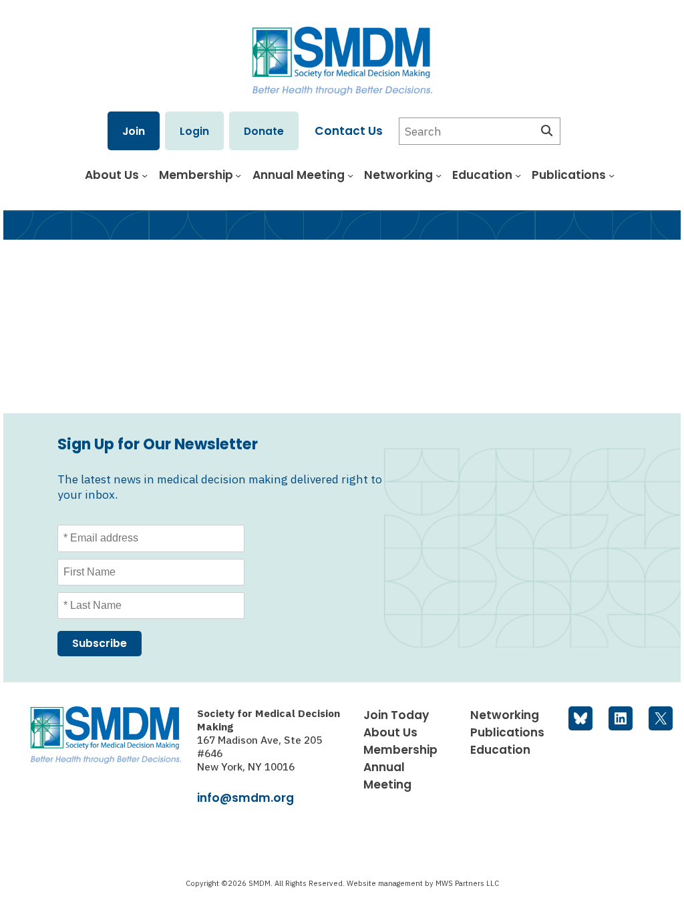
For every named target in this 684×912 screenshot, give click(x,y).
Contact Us (349, 131)
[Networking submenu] (439, 175)
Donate (264, 131)
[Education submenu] (518, 175)
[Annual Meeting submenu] (350, 175)
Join (133, 131)
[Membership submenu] (238, 175)
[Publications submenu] (612, 175)
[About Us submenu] (145, 175)
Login (194, 131)
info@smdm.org (245, 798)
